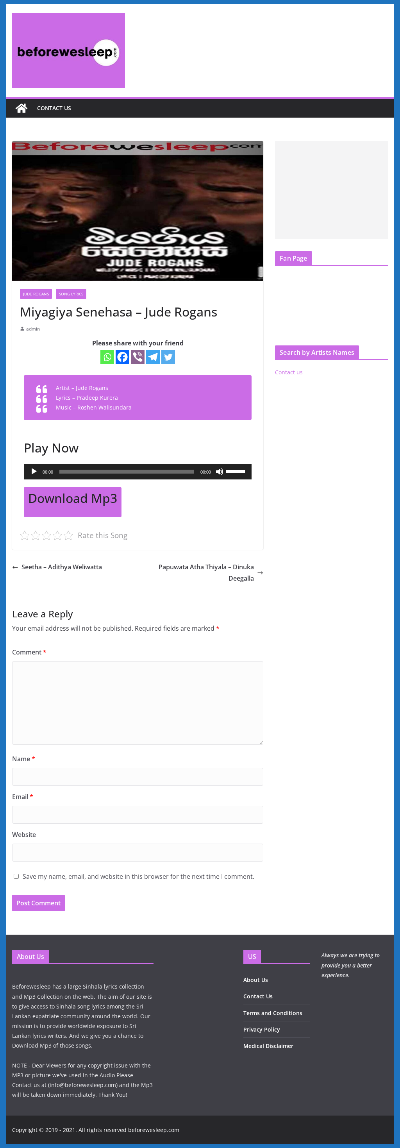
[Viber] (138, 357)
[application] (138, 471)
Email (22, 796)
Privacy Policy (261, 1029)
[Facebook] (122, 357)
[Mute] (219, 472)
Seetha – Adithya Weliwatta (61, 567)
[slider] (237, 471)
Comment (29, 652)
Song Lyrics (71, 294)
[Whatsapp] (107, 357)
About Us (255, 979)
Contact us (54, 108)
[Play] (34, 472)
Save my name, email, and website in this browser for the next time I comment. (138, 876)
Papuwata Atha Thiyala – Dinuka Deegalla (206, 573)
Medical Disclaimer (268, 1046)
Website (24, 834)
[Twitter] (168, 357)
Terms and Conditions (272, 1013)
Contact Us (258, 996)
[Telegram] (153, 357)
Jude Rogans (36, 294)
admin (33, 328)
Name (23, 759)
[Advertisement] (331, 190)
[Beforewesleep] (21, 108)
